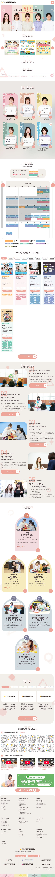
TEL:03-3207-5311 (19, 853)
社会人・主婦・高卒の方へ (41, 834)
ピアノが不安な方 (22, 835)
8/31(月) (38, 301)
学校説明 (38, 258)
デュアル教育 (3, 809)
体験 (17, 258)
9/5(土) (9, 294)
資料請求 (33, 856)
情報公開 (2, 807)
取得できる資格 (22, 819)
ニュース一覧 (27, 718)
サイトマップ (37, 867)
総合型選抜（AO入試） (5, 825)
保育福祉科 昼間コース (40, 803)
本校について (4, 799)
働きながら (21, 831)
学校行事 (38, 819)
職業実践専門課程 (4, 803)
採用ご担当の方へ (22, 822)
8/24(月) (38, 294)
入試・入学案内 (5, 818)
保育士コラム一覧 (4, 844)
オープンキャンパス (6, 830)
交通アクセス (3, 806)
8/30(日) (4, 294)
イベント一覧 (3, 831)
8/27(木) (38, 296)
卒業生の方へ (39, 837)
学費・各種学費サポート (5, 819)
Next (52, 47)
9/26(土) (18, 299)
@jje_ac (22, 732)
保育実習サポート (39, 807)
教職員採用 (52, 867)
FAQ (20, 830)
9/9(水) (51, 303)
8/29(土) (24, 294)
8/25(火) (32, 296)
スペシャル (10, 258)
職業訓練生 (38, 806)
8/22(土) (18, 294)
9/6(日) (18, 296)
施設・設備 (3, 802)
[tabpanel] (12, 47)
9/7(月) (51, 301)
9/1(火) (32, 303)
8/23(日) (32, 294)
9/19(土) (10, 348)
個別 (24, 258)
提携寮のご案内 (4, 821)
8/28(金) (32, 299)
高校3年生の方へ (39, 831)
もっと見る (27, 356)
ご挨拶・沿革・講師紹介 (5, 800)
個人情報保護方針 (45, 867)
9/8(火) (46, 303)
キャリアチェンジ (22, 833)
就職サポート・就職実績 (23, 821)
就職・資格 (21, 818)
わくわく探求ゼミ (40, 801)
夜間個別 (31, 258)
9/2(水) (37, 303)
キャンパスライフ (41, 818)
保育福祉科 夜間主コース (41, 804)
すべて (3, 258)
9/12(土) (10, 346)
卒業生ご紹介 (39, 821)
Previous (2, 47)
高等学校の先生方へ (40, 835)
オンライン (45, 258)
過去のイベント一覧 (4, 833)
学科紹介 (38, 799)
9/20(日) (24, 296)
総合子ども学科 (22, 800)
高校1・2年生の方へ (40, 833)
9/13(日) (4, 348)
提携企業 (2, 804)
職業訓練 (52, 258)
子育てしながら (22, 834)
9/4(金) (46, 301)
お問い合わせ (21, 856)
